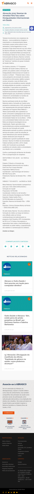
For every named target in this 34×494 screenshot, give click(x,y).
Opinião (25, 30)
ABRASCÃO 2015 (11, 32)
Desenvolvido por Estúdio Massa (17, 489)
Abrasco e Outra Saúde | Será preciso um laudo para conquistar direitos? (16, 283)
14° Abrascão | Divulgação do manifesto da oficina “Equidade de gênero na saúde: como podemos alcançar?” (17, 359)
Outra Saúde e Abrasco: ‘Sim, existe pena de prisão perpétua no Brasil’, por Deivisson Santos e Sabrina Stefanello (17, 320)
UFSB (9, 33)
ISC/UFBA (18, 32)
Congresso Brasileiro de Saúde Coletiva (14, 30)
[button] (31, 28)
